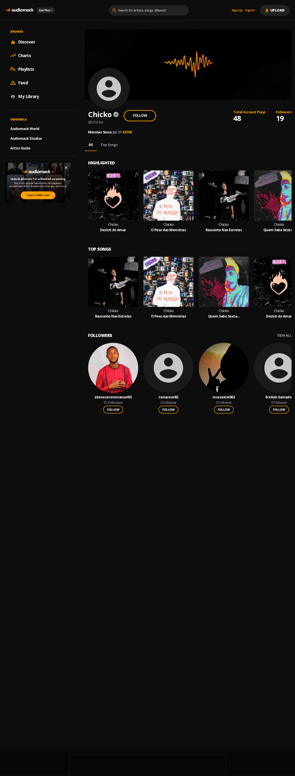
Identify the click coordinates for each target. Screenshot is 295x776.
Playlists (26, 69)
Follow (140, 115)
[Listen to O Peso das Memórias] (168, 195)
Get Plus (46, 10)
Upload (277, 10)
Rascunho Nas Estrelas (224, 230)
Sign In (250, 10)
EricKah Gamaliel (279, 397)
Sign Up (237, 10)
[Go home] (19, 10)
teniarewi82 (168, 397)
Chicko (113, 224)
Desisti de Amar (113, 230)
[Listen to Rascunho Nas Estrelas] (224, 195)
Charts (24, 55)
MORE (127, 132)
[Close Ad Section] (66, 167)
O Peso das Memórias (168, 230)
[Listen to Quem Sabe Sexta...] (224, 282)
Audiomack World (24, 128)
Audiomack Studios (26, 138)
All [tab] (91, 144)
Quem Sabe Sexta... (279, 230)
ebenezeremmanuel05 (113, 397)
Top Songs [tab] (109, 144)
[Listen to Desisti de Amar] (113, 195)
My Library (28, 96)
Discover (26, 42)
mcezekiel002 (224, 397)
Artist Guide (20, 148)
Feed (23, 83)
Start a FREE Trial (38, 195)
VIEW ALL (284, 335)
